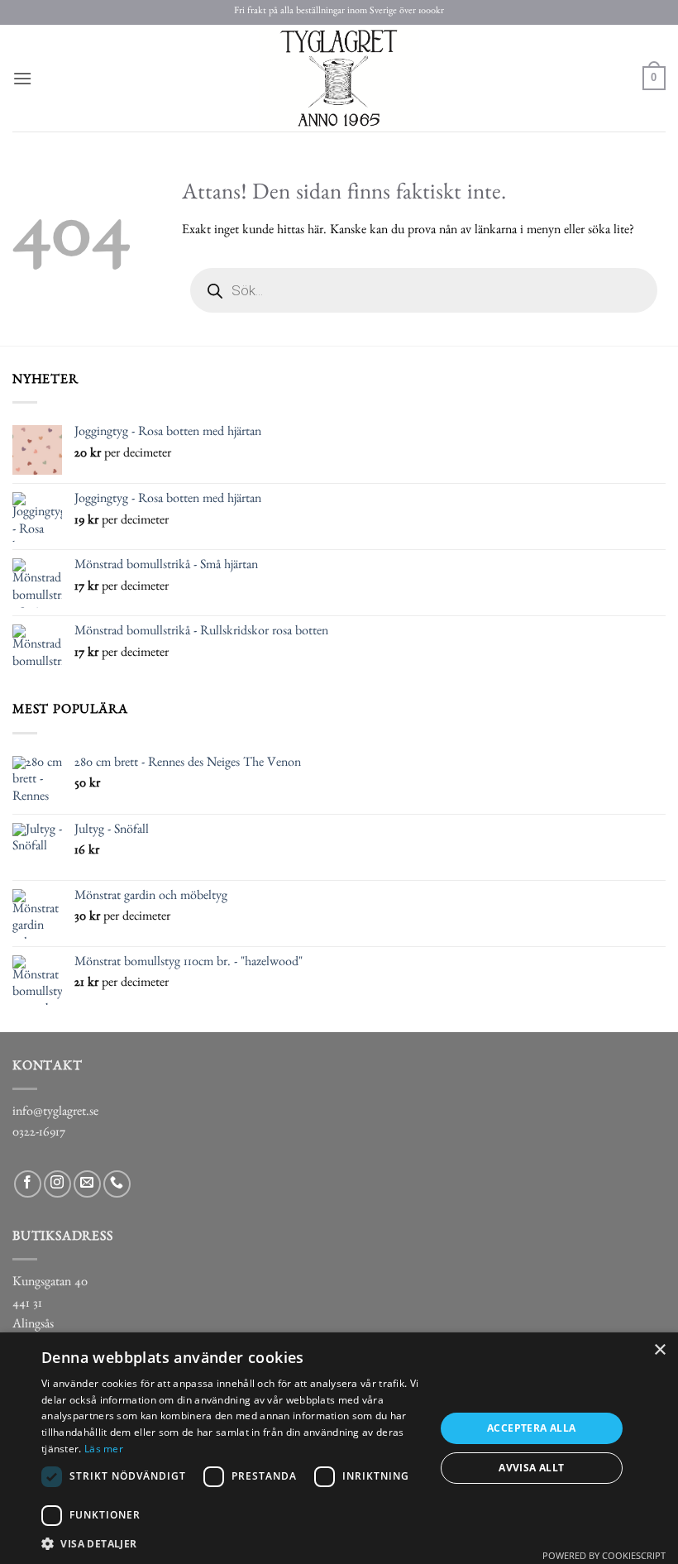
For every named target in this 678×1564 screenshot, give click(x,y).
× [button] (659, 1350)
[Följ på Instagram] (57, 1184)
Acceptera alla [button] (531, 1428)
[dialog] (339, 1448)
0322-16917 (38, 1134)
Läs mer (103, 1449)
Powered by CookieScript (604, 1555)
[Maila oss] (87, 1184)
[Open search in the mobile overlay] (424, 290)
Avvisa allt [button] (531, 1468)
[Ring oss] (117, 1184)
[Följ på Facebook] (27, 1184)
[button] (22, 78)
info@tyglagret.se (55, 1113)
